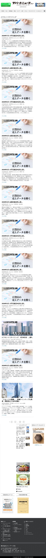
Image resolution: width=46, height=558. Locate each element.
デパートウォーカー (29, 534)
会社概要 (16, 523)
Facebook (19, 491)
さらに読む (4, 48)
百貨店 (2, 11)
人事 (22, 11)
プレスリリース (32, 11)
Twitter (19, 489)
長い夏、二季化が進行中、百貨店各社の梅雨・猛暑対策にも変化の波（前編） (20, 446)
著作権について (17, 531)
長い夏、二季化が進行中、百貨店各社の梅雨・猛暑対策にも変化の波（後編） (20, 439)
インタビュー (39, 11)
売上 (6, 11)
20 (20, 422)
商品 (15, 11)
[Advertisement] (7, 430)
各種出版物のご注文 (6, 534)
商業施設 (10, 11)
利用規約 (16, 527)
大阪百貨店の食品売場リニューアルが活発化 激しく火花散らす (20, 433)
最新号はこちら (38, 445)
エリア (18, 11)
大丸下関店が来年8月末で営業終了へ (20, 428)
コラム (25, 11)
